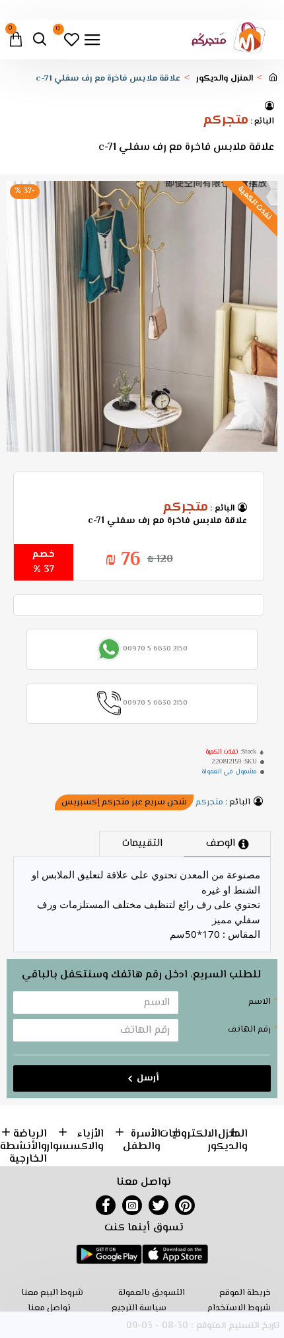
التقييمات (142, 843)
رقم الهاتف (249, 1029)
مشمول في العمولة (229, 772)
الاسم (259, 1001)
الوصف (220, 843)
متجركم (225, 121)
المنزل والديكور (224, 79)
